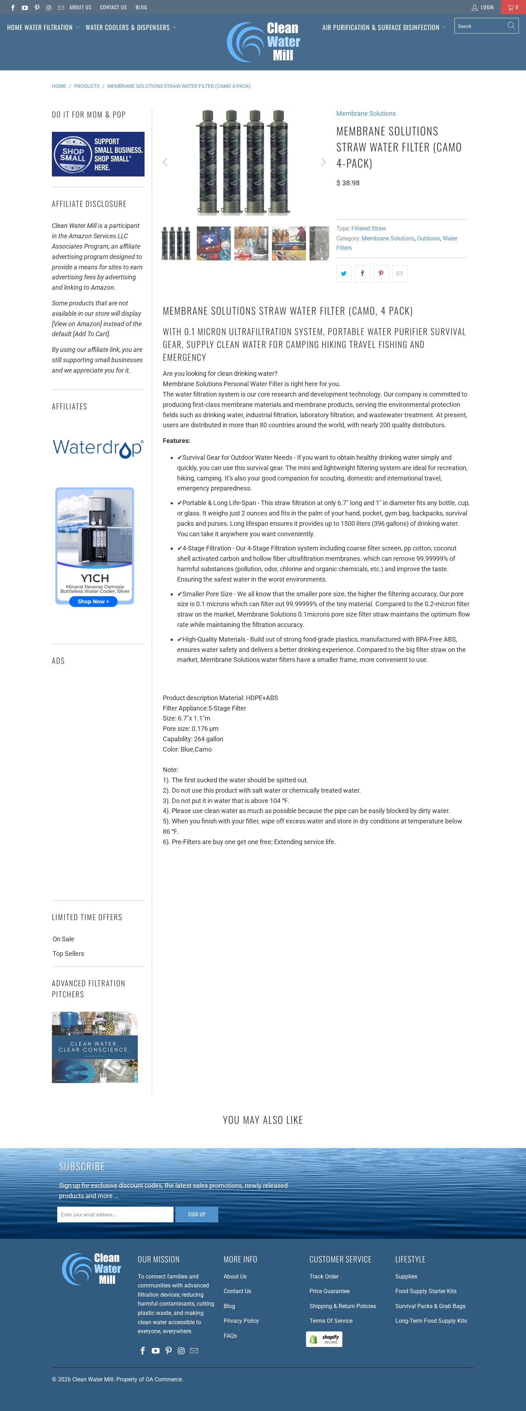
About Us (80, 7)
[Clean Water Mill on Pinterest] (36, 7)
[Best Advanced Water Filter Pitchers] (95, 1081)
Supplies (406, 1276)
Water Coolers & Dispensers (129, 27)
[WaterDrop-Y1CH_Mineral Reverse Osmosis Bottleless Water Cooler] (94, 609)
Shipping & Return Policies (343, 1306)
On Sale (63, 939)
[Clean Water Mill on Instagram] (48, 7)
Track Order (324, 1276)
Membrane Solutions (366, 113)
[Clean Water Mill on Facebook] (12, 7)
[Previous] (166, 162)
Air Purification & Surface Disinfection (382, 27)
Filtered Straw (368, 228)
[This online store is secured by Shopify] (324, 1345)
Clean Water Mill (92, 1379)
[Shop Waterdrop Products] (98, 473)
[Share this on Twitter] (344, 274)
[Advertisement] (98, 785)
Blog (141, 7)
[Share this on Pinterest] (381, 274)
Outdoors (428, 238)
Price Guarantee (330, 1291)
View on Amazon (362, 204)
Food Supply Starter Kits (426, 1291)
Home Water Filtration (40, 27)
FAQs (230, 1335)
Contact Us (113, 7)
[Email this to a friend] (400, 274)
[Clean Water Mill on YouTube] (24, 7)
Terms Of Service (331, 1320)
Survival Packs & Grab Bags (430, 1306)
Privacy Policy (241, 1320)
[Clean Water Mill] (263, 42)
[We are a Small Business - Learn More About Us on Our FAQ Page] (98, 174)
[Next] (322, 162)
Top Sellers (68, 953)
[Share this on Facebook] (362, 274)
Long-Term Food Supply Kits (431, 1320)
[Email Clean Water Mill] (60, 7)
